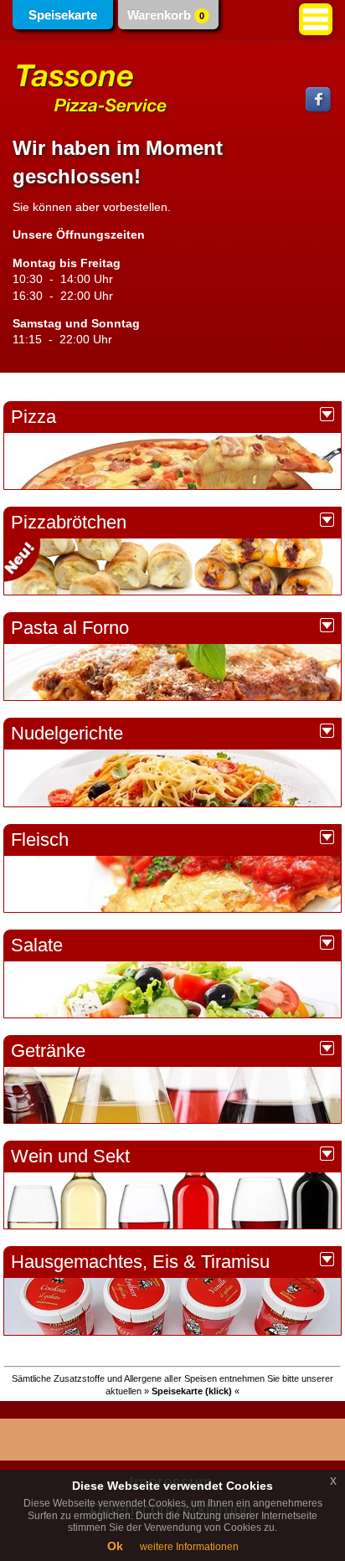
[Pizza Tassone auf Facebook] (319, 109)
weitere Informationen (189, 1547)
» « (191, 1391)
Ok (115, 1546)
